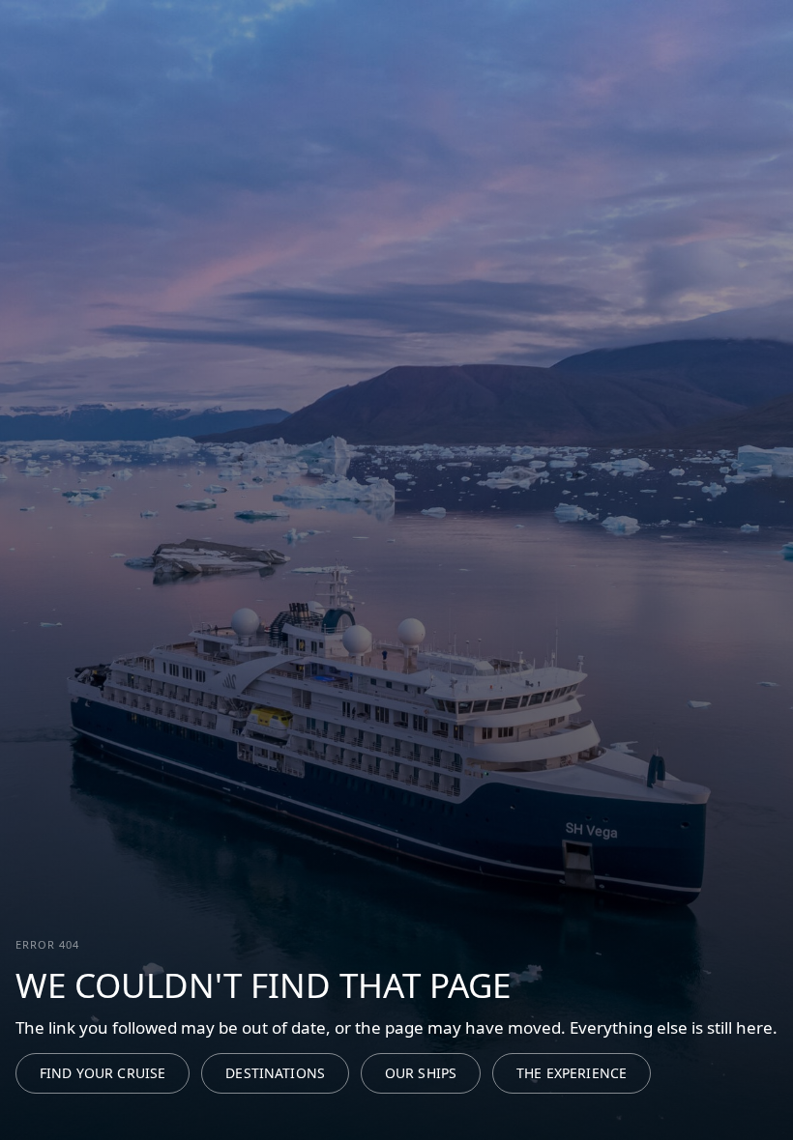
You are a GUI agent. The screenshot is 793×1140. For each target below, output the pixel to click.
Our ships (420, 1073)
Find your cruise (102, 1073)
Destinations (275, 1073)
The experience (571, 1073)
